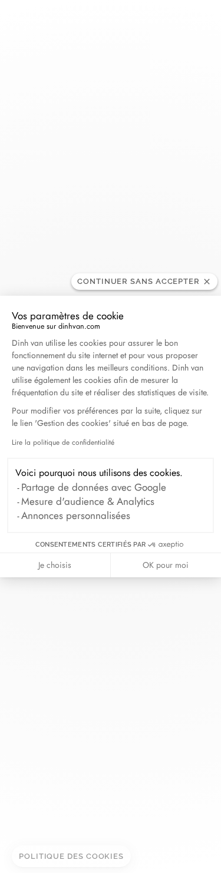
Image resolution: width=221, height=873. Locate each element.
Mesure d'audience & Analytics (87, 501)
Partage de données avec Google (93, 487)
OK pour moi (166, 565)
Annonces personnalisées (75, 515)
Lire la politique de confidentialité (63, 442)
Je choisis (54, 565)
